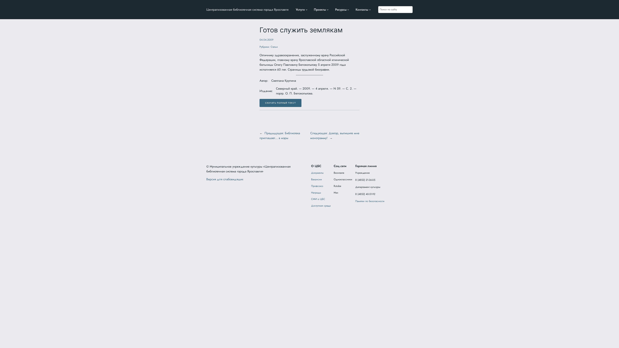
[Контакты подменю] (370, 10)
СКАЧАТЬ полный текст (280, 103)
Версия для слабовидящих (224, 179)
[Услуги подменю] (307, 10)
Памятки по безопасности (369, 201)
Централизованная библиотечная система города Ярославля (247, 9)
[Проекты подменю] (328, 10)
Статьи (274, 47)
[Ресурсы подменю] (348, 10)
